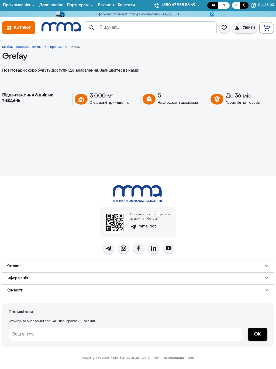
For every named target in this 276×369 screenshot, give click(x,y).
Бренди (56, 47)
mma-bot (147, 226)
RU (224, 5)
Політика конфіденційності (174, 358)
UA (213, 5)
